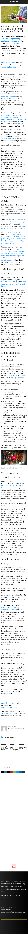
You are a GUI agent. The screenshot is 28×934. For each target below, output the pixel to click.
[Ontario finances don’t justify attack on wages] (23, 742)
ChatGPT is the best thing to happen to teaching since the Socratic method (14, 748)
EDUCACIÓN (3, 744)
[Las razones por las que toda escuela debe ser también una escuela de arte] (5, 742)
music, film (17, 410)
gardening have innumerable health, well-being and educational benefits (13, 119)
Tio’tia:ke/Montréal (8, 138)
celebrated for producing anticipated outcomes (10, 95)
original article (6, 718)
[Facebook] (5, 772)
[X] (8, 772)
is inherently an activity (13, 281)
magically (19, 124)
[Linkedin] (20, 772)
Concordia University (9, 67)
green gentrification (17, 378)
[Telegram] (17, 772)
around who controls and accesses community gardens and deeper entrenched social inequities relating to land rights (13, 253)
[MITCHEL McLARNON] (4, 728)
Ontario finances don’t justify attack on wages (23, 747)
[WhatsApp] (14, 772)
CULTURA (12, 744)
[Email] (2, 772)
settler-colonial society (11, 259)
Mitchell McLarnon (8, 63)
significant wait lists (16, 220)
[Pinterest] (11, 772)
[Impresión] (23, 772)
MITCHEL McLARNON (12, 726)
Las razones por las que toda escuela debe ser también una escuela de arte (4, 748)
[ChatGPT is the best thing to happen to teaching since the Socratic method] (14, 742)
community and (7, 115)
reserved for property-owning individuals (14, 227)
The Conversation (7, 713)
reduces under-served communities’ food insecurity (14, 284)
